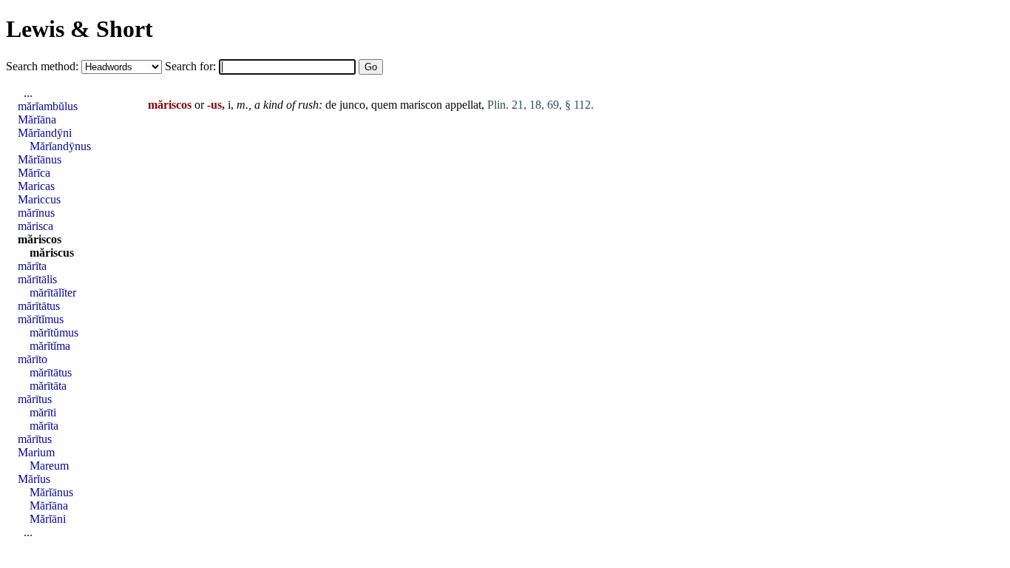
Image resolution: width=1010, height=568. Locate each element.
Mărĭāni (48, 519)
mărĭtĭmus (41, 319)
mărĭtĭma (50, 345)
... (28, 93)
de (330, 104)
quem (384, 104)
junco (352, 104)
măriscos (39, 239)
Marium (36, 452)
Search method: (43, 66)
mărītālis (37, 279)
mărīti (43, 412)
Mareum (49, 465)
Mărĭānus (39, 159)
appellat (463, 104)
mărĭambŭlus (48, 106)
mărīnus (36, 212)
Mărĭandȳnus (60, 146)
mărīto (32, 359)
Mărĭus (34, 479)
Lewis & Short (79, 29)
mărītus (35, 399)
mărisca (35, 226)
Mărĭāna (37, 119)
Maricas (36, 186)
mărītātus (39, 306)
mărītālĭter (53, 292)
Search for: (192, 66)
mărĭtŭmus (54, 332)
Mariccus (39, 199)
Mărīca (34, 172)
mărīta (32, 266)
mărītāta (48, 385)
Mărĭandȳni (45, 132)
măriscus (52, 252)
